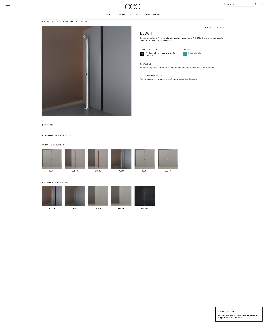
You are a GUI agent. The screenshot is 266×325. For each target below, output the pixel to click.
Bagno (109, 14)
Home (44, 21)
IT (259, 4)
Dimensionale (194, 53)
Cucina (122, 14)
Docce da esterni (66, 21)
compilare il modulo (188, 79)
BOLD (78, 21)
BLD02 (220, 27)
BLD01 (209, 27)
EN (262, 4)
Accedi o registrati (148, 67)
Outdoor (135, 14)
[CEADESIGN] (133, 11)
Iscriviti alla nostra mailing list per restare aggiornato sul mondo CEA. (237, 314)
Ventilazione (153, 14)
